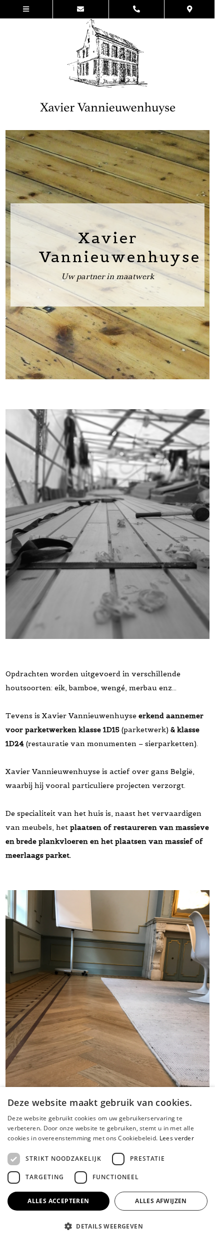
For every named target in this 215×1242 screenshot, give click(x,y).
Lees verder (177, 1138)
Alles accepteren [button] (58, 1201)
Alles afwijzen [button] (161, 1201)
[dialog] (107, 1164)
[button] (108, 1226)
